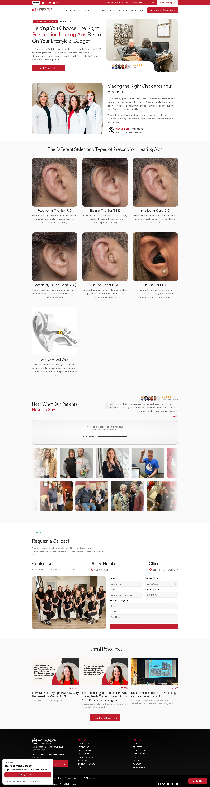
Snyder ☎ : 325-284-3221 (143, 2)
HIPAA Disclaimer (88, 778)
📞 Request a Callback (28, 775)
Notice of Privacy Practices (68, 778)
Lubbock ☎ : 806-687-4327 (116, 2)
